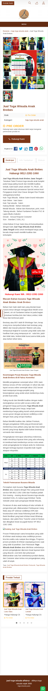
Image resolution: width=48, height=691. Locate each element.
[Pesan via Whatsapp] (36, 3)
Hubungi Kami (18, 139)
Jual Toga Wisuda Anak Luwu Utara (13, 610)
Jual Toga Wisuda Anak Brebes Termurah (21, 565)
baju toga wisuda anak (34, 120)
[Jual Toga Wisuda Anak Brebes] (20, 529)
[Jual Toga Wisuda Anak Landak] (34, 594)
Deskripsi (10, 160)
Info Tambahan (26, 160)
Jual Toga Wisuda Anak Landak (34, 610)
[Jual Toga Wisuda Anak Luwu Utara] (13, 594)
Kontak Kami (8, 3)
